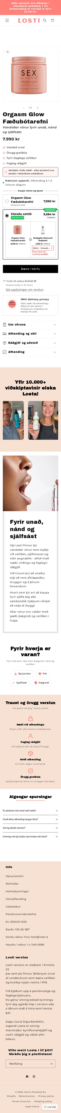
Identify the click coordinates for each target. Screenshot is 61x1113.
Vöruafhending (16, 898)
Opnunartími (14, 876)
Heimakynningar (17, 891)
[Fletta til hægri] (37, 108)
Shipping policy (43, 1101)
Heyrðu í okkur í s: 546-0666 (25, 944)
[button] (7, 20)
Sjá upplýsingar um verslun (25, 289)
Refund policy (27, 1096)
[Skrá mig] (51, 1064)
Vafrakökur (13, 906)
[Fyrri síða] (23, 108)
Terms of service (21, 1101)
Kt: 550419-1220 (16, 921)
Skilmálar (12, 883)
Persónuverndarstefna (21, 914)
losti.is (27, 1092)
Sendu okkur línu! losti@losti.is (27, 936)
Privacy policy (46, 1096)
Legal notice (32, 1106)
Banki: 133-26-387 (18, 929)
